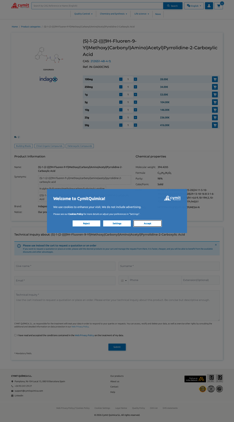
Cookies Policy (75, 214)
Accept (147, 223)
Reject (86, 223)
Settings (117, 223)
